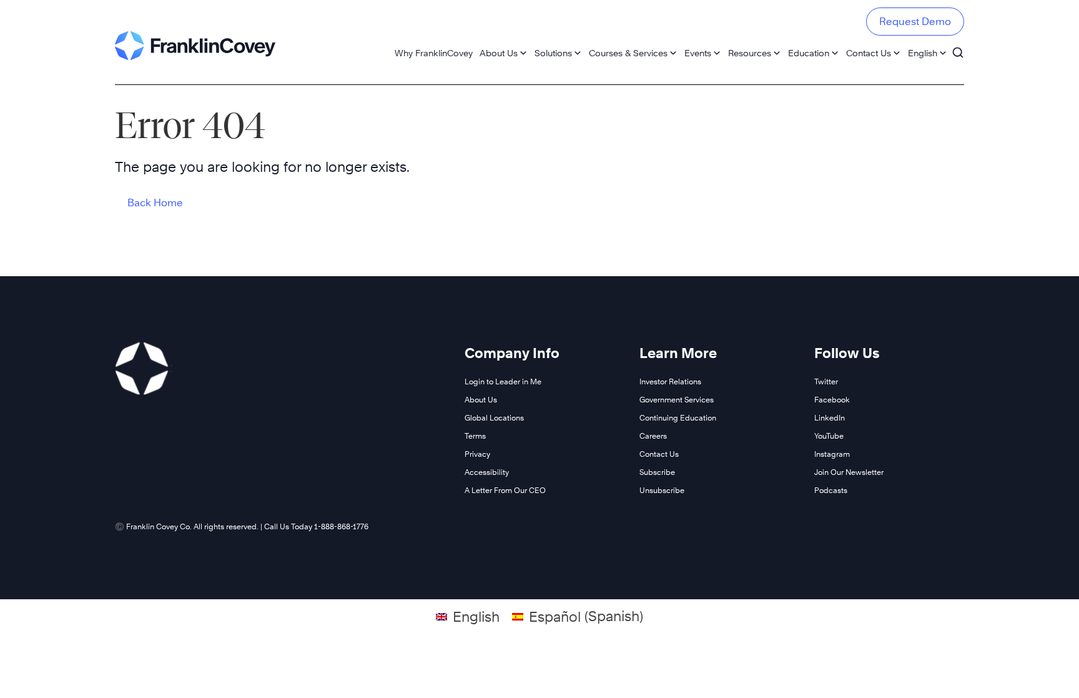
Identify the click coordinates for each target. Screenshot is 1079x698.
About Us (499, 52)
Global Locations (494, 417)
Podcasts (830, 490)
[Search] (958, 47)
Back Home (155, 203)
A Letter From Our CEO (505, 490)
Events (697, 52)
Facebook (832, 399)
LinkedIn (829, 417)
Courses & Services (628, 52)
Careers (653, 436)
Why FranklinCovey (434, 52)
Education (808, 52)
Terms (475, 436)
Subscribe (657, 472)
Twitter (826, 381)
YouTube (829, 436)
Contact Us (868, 52)
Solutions (553, 52)
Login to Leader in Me (503, 381)
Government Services (676, 399)
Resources (749, 52)
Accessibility (487, 472)
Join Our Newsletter (849, 472)
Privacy (477, 454)
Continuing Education (677, 417)
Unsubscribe (661, 490)
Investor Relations (670, 381)
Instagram (832, 454)
